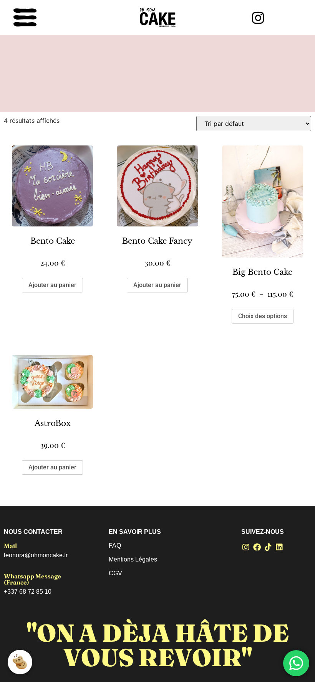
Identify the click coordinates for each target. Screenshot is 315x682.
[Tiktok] (268, 547)
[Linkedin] (279, 547)
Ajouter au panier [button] (52, 285)
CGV (115, 573)
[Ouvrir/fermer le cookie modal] (20, 662)
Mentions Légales (133, 559)
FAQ (115, 545)
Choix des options (262, 316)
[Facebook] (257, 547)
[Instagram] (245, 547)
